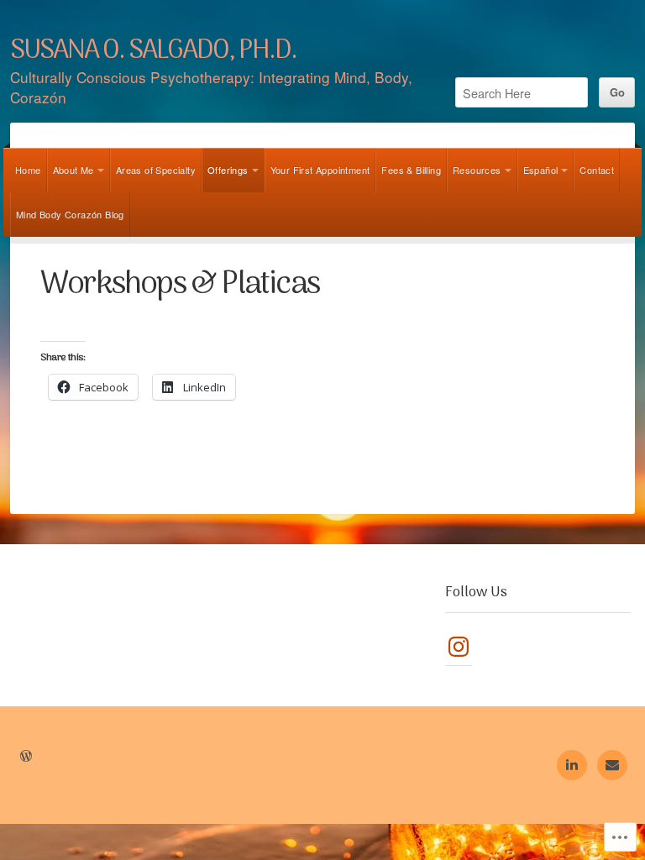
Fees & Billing (411, 169)
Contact (596, 169)
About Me (73, 169)
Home (28, 169)
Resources (477, 169)
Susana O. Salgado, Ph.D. (153, 51)
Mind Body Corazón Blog (70, 214)
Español (540, 169)
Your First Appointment (320, 169)
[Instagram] (458, 646)
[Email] (612, 765)
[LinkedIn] (572, 765)
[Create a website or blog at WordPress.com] (26, 756)
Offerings (228, 169)
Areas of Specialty (156, 169)
